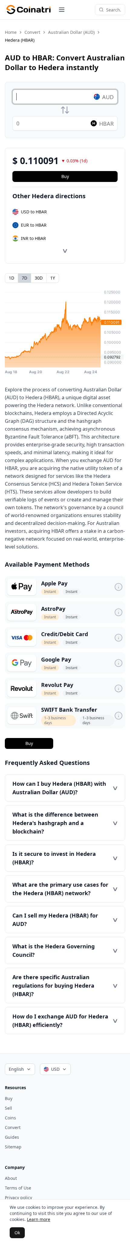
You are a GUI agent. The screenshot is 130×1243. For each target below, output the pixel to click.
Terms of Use (18, 1188)
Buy (29, 743)
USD (55, 1069)
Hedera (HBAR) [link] (19, 40)
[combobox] (113, 9)
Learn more (38, 1219)
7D (24, 278)
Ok (17, 1232)
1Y (52, 278)
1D (11, 278)
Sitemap (13, 1147)
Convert (32, 32)
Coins (10, 1118)
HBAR (106, 123)
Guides (12, 1137)
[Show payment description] (118, 587)
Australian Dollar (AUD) (71, 32)
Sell (8, 1108)
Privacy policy (18, 1197)
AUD (108, 97)
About (11, 1178)
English (16, 1069)
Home (11, 32)
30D (39, 278)
